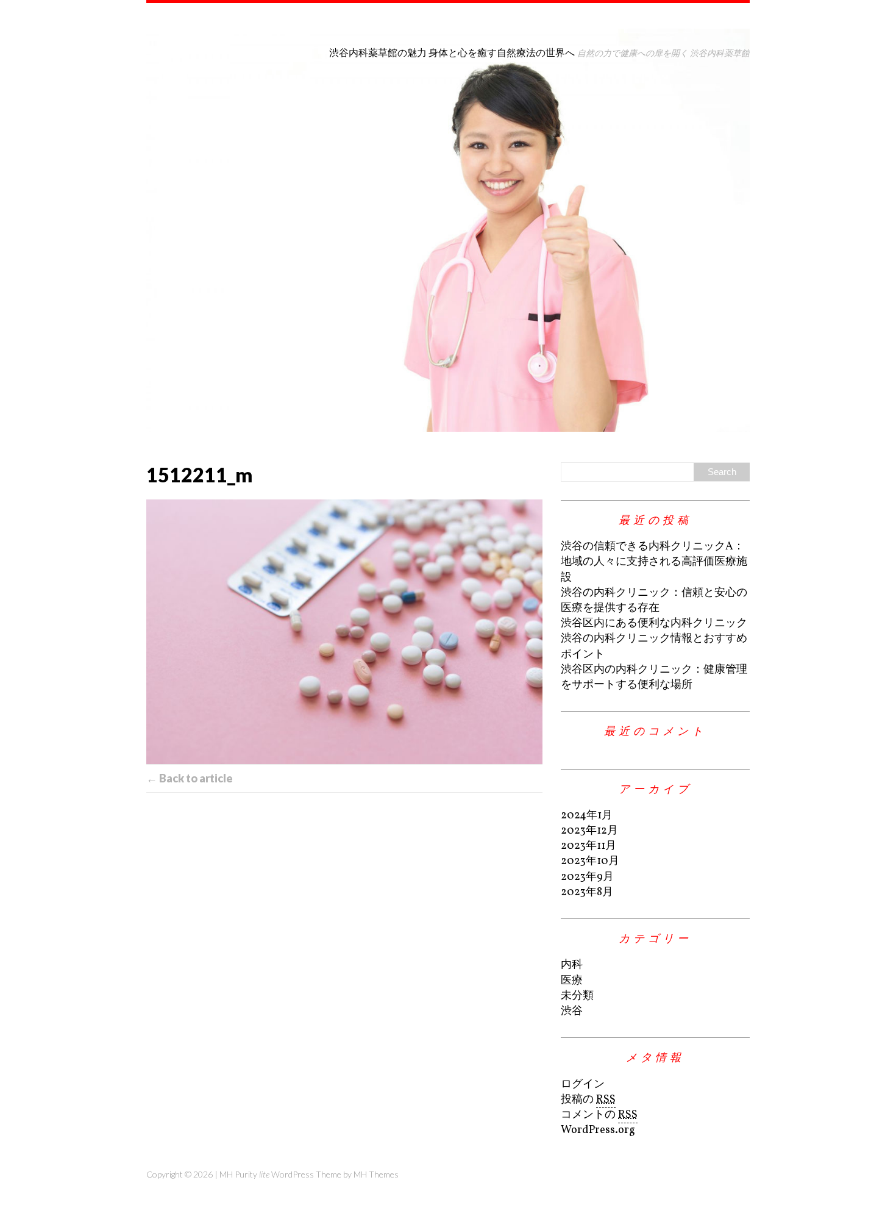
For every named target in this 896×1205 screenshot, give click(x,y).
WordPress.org (598, 1130)
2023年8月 (587, 892)
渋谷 (572, 1011)
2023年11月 (588, 846)
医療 (572, 981)
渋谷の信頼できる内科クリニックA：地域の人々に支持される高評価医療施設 (654, 562)
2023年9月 (587, 877)
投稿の (588, 1099)
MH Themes (376, 1174)
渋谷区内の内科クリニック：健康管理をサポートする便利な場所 (654, 677)
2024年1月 (587, 815)
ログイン (583, 1084)
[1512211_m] (344, 631)
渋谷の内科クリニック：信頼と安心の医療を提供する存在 (654, 600)
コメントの (599, 1115)
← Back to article (189, 778)
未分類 (577, 996)
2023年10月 (590, 861)
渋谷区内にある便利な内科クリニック (654, 623)
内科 (572, 965)
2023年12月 (589, 830)
